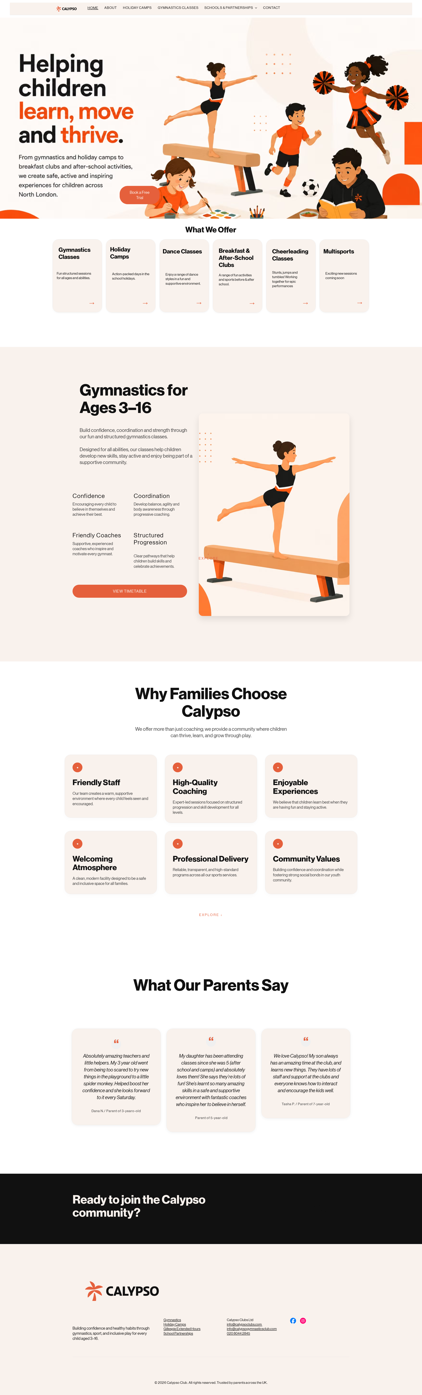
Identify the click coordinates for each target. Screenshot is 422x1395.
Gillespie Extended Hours (182, 1329)
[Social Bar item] (293, 1321)
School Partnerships (178, 1333)
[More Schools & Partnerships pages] (256, 8)
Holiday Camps (175, 1324)
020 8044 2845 (238, 1333)
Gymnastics (172, 1320)
